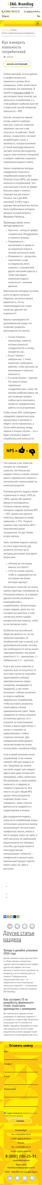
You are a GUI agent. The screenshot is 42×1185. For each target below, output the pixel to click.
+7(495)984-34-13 (23, 1147)
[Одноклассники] (8, 916)
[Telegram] (11, 916)
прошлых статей (21, 93)
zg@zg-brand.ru (33, 12)
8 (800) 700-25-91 (12, 12)
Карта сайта (21, 1165)
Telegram (5, 16)
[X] (14, 916)
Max (38, 16)
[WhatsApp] (18, 916)
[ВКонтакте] (5, 916)
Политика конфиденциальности (21, 1168)
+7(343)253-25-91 (23, 1134)
